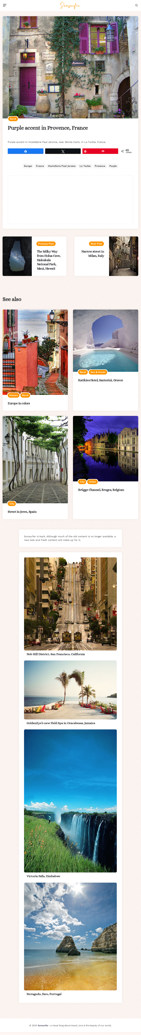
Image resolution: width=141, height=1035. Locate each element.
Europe (28, 166)
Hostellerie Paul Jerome (62, 166)
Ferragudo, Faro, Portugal (44, 994)
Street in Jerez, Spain (22, 511)
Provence (100, 166)
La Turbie (85, 166)
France (40, 166)
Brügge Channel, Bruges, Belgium (101, 490)
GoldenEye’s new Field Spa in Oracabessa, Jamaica (61, 723)
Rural (13, 118)
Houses (13, 395)
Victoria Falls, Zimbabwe (43, 876)
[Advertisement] (70, 199)
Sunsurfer (43, 1025)
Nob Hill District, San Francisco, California (56, 654)
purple (113, 166)
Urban (92, 481)
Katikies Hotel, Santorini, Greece (100, 380)
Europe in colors (19, 403)
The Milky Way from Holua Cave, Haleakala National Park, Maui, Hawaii (49, 260)
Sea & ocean (98, 372)
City (11, 503)
